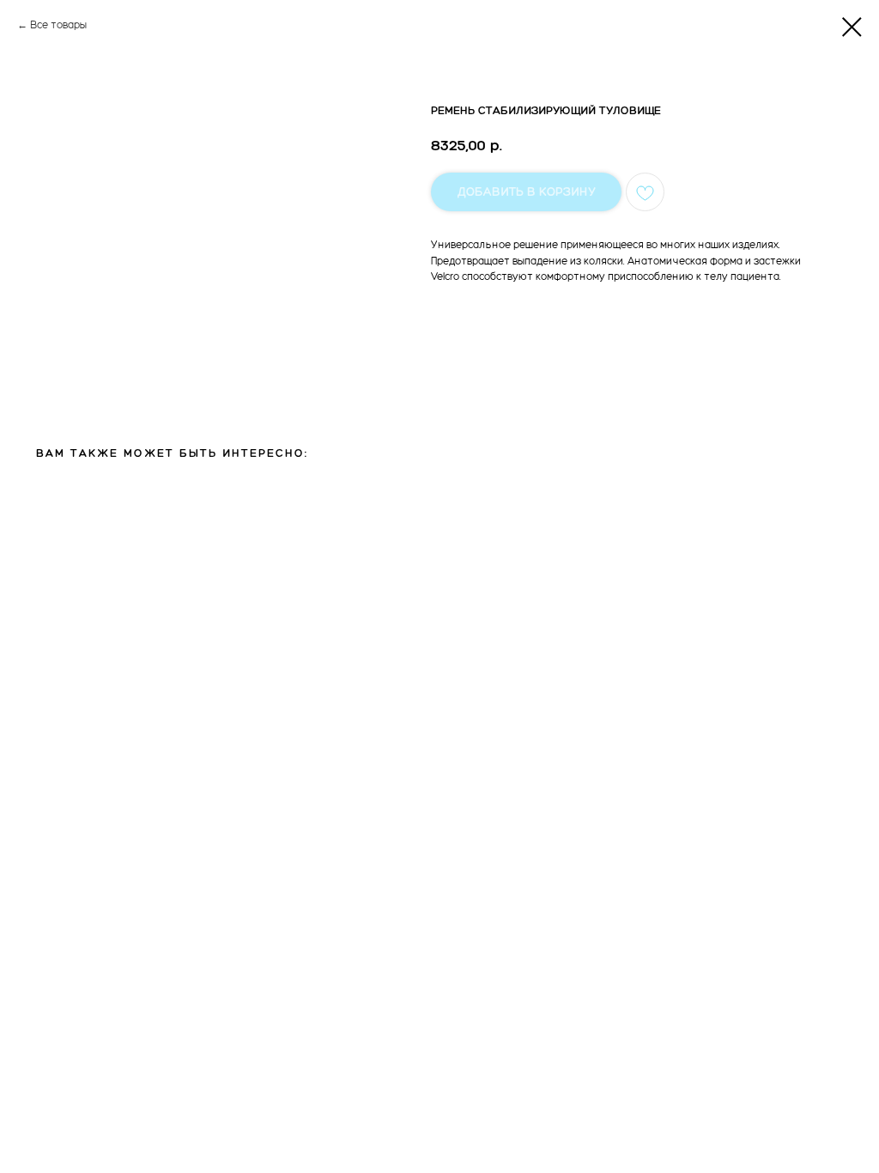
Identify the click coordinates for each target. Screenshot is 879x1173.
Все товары (58, 25)
